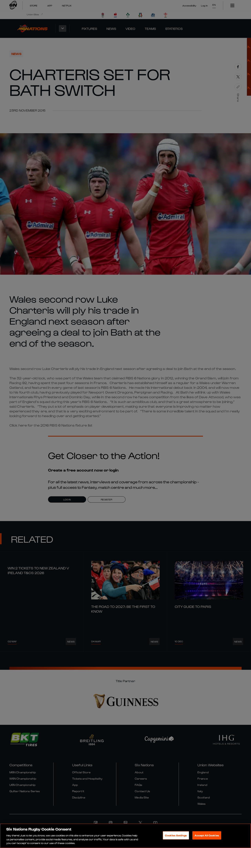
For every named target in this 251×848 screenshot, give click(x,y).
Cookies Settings (176, 835)
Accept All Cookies (207, 835)
